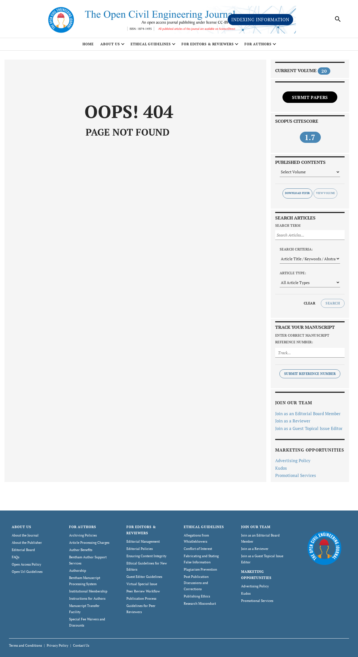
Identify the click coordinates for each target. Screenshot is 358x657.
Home (88, 44)
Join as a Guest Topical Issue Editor (309, 428)
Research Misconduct (200, 603)
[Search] (337, 19)
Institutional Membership (88, 591)
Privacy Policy (57, 645)
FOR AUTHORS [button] (258, 44)
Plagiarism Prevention (200, 569)
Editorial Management (143, 541)
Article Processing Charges (89, 542)
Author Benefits (80, 550)
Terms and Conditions (25, 645)
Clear (309, 303)
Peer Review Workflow (143, 591)
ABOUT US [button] (110, 44)
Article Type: (293, 273)
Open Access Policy (26, 564)
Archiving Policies (83, 535)
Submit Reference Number (310, 374)
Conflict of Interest (198, 549)
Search (333, 303)
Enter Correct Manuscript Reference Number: (302, 338)
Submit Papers (310, 97)
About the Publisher (27, 542)
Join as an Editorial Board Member (308, 413)
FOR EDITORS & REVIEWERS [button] (208, 44)
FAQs (15, 557)
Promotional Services (295, 475)
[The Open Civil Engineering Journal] (324, 547)
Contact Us (81, 645)
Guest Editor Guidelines (144, 577)
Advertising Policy (292, 460)
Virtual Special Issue (141, 584)
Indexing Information (260, 19)
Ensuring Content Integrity (146, 556)
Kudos (281, 468)
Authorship (77, 570)
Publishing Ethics (197, 596)
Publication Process (141, 598)
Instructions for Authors (87, 598)
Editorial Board (23, 550)
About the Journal (25, 535)
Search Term (287, 225)
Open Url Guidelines (27, 571)
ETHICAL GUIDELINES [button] (151, 44)
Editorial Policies (139, 549)
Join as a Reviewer (292, 421)
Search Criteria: (296, 249)
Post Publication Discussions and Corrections (196, 583)
